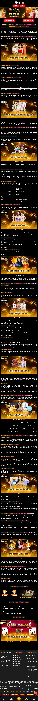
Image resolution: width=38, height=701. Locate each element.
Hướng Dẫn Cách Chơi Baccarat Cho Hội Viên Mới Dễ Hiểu (19, 641)
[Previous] (2, 13)
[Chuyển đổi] (2, 606)
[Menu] (1, 2)
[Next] (36, 13)
